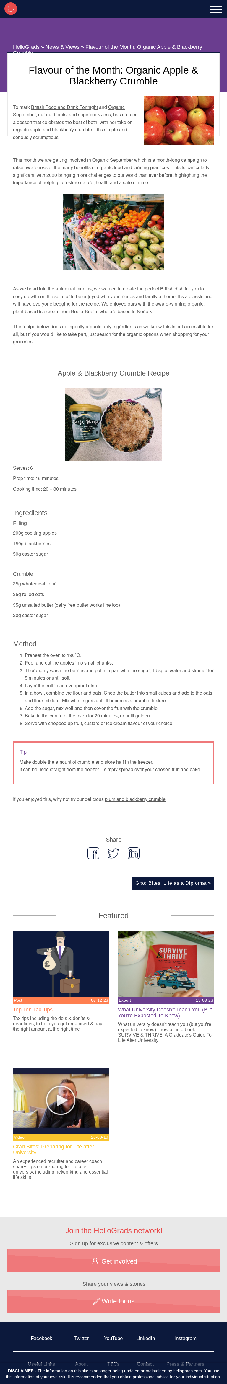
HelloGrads (26, 47)
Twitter (81, 1338)
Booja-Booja (84, 311)
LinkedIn (145, 1338)
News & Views (63, 47)
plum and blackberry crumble (135, 799)
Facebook (41, 1338)
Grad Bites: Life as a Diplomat (171, 883)
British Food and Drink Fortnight (64, 107)
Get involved (118, 1261)
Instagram (185, 1338)
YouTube (113, 1338)
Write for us (117, 1301)
